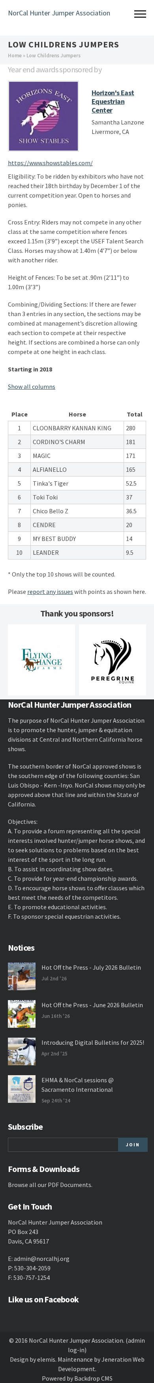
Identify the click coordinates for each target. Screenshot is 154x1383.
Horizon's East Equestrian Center (113, 101)
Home (15, 55)
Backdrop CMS (93, 1378)
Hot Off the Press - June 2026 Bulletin (92, 1005)
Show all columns (31, 386)
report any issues (50, 591)
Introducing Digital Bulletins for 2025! (92, 1042)
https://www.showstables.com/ (50, 163)
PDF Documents (69, 1185)
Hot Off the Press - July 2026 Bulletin (91, 967)
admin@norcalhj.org (41, 1258)
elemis (46, 1359)
